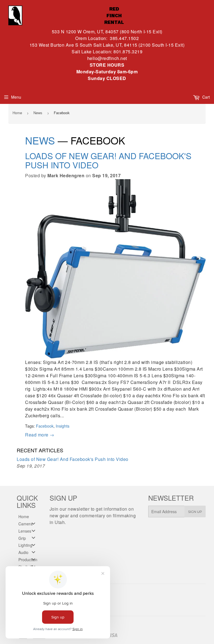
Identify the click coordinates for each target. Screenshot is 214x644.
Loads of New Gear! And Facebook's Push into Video (108, 160)
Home (17, 112)
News (37, 112)
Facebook (45, 426)
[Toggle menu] (33, 523)
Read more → (39, 434)
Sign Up (195, 512)
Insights (62, 426)
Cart (205, 97)
